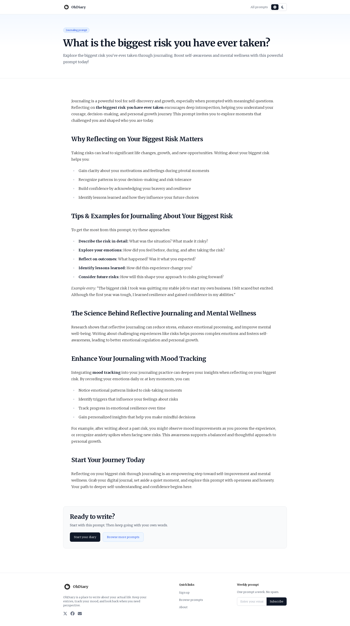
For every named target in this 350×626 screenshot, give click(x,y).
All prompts (259, 7)
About (183, 607)
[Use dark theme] (282, 7)
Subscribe (276, 601)
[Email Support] (80, 613)
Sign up (184, 592)
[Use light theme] (275, 7)
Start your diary (85, 537)
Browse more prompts (123, 537)
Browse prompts (191, 600)
